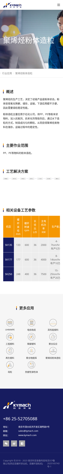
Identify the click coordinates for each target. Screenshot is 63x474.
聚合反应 (53, 343)
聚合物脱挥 (31, 357)
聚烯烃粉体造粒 (53, 357)
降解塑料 (31, 343)
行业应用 (7, 73)
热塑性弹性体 (31, 371)
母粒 (10, 371)
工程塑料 (10, 343)
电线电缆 (31, 329)
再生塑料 (10, 357)
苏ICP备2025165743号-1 (53, 463)
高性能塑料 (53, 329)
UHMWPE (10, 329)
